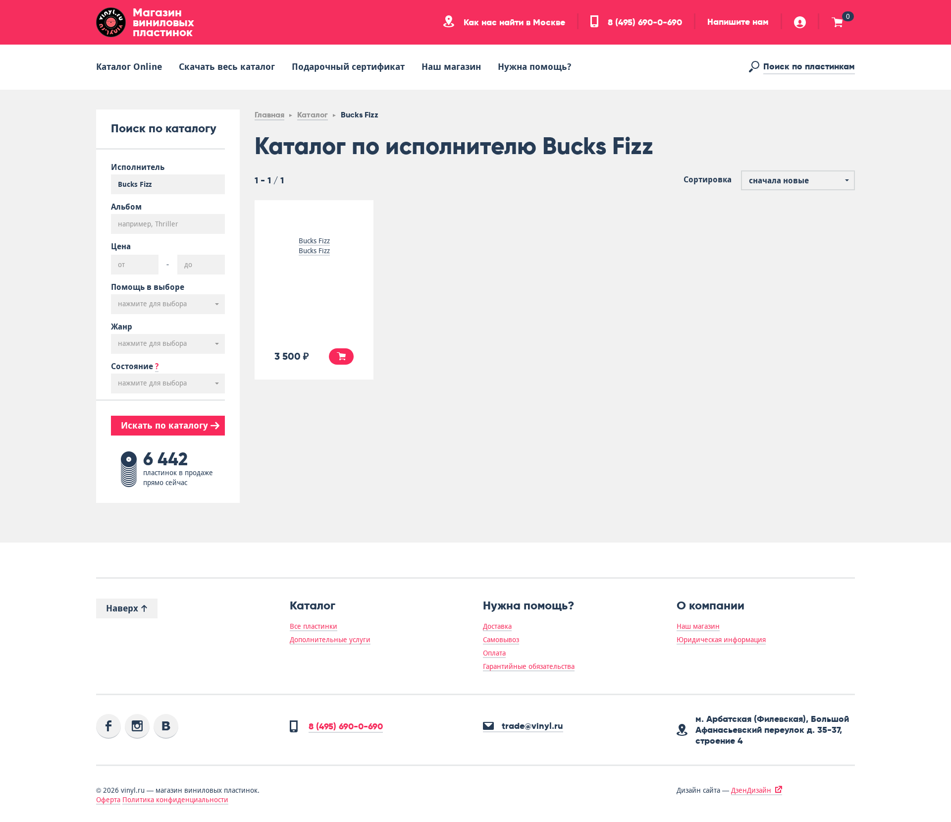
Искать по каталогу (166, 425)
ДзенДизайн (751, 790)
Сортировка (708, 180)
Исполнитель (137, 167)
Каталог (312, 114)
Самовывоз (501, 640)
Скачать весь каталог (227, 66)
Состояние (134, 367)
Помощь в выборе (147, 287)
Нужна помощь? (534, 66)
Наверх (123, 608)
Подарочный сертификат (348, 66)
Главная (269, 114)
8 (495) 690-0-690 (643, 22)
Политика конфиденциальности (175, 800)
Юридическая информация (721, 640)
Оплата (494, 653)
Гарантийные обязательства (529, 666)
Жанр (121, 327)
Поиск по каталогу (163, 128)
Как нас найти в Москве (513, 22)
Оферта (108, 800)
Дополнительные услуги (330, 640)
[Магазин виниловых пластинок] (111, 22)
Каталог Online (129, 66)
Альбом (126, 207)
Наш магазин (451, 66)
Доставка (497, 626)
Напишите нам (738, 21)
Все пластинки (313, 626)
